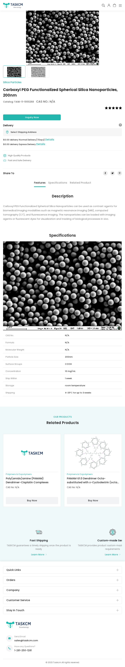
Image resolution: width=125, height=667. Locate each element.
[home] (13, 6)
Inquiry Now (32, 117)
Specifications (57, 183)
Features (40, 183)
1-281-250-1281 (23, 650)
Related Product (80, 183)
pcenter (108, 5)
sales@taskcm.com (26, 640)
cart (114, 5)
